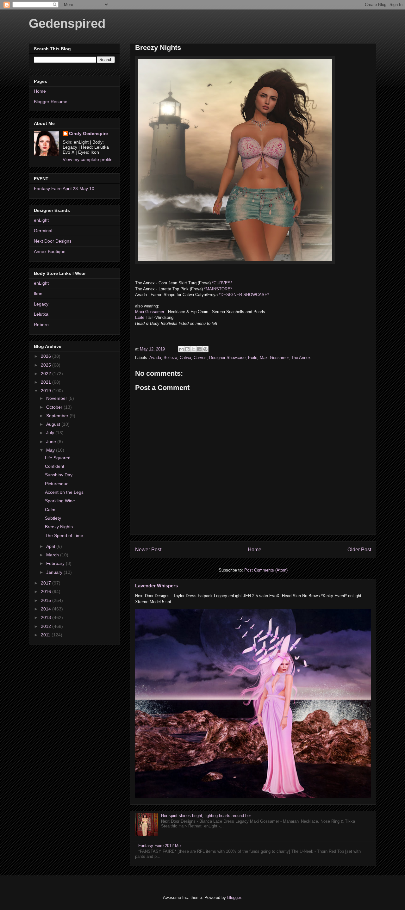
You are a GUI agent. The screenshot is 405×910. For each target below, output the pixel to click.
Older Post (359, 549)
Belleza (170, 357)
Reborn (41, 324)
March (53, 554)
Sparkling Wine (60, 500)
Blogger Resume (50, 101)
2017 (46, 582)
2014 (46, 608)
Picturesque (57, 483)
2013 (46, 617)
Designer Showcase (227, 357)
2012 (46, 626)
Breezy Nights (59, 526)
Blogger (234, 897)
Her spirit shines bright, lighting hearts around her (206, 815)
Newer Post (148, 549)
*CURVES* (222, 283)
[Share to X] (193, 349)
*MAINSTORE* (217, 289)
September (58, 415)
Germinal (43, 230)
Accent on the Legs (64, 492)
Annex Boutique (49, 251)
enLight (41, 220)
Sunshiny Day (58, 474)
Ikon (38, 293)
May (51, 450)
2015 (46, 600)
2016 (46, 591)
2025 (46, 365)
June (51, 441)
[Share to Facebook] (199, 349)
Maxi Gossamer (150, 311)
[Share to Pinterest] (205, 349)
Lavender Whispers (156, 585)
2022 (46, 373)
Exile (139, 317)
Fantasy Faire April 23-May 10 (64, 188)
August (53, 424)
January (55, 572)
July (50, 432)
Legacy (41, 303)
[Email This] (181, 349)
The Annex (301, 357)
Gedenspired (67, 23)
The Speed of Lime (64, 535)
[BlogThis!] (187, 349)
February (56, 563)
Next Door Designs (53, 241)
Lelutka (41, 314)
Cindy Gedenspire (88, 133)
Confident (54, 466)
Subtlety (53, 518)
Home (254, 549)
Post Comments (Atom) (266, 570)
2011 (46, 634)
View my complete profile (88, 159)
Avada (155, 357)
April (51, 546)
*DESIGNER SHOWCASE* (244, 294)
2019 (46, 390)
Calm (50, 509)
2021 (46, 382)
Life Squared (58, 457)
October (55, 407)
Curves (200, 357)
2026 (46, 356)
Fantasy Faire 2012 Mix (160, 845)
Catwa (185, 357)
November (57, 398)
